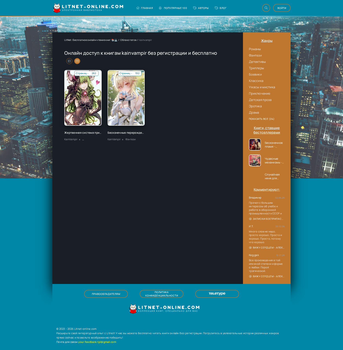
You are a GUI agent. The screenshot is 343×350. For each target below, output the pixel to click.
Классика (256, 81)
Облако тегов (128, 40)
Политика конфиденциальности (161, 294)
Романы (255, 49)
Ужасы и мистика (262, 87)
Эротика (255, 106)
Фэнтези (255, 55)
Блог (223, 8)
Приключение (259, 93)
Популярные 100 (175, 8)
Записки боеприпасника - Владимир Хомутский (269, 219)
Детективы (257, 61)
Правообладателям (106, 294)
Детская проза (260, 100)
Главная (147, 8)
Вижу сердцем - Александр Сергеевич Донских (269, 247)
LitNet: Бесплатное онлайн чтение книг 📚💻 (90, 40)
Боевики (255, 74)
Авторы (203, 8)
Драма (254, 112)
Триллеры (256, 68)
